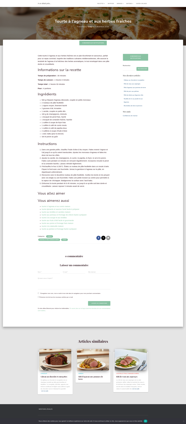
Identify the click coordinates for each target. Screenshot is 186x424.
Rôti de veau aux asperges (132, 84)
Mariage (119, 3)
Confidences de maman (130, 115)
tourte (64, 239)
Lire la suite (44, 391)
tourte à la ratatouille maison (53, 226)
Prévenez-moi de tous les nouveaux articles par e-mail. (56, 297)
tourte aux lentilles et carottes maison (56, 212)
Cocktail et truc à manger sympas (49, 239)
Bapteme (129, 3)
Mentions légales (45, 409)
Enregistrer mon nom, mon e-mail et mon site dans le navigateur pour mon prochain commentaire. (70, 293)
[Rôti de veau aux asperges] (131, 359)
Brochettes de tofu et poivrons (133, 105)
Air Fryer (111, 3)
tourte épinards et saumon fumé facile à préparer (60, 209)
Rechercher (126, 65)
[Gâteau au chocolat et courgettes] (55, 359)
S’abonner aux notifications (93, 43)
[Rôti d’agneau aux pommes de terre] (93, 359)
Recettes (100, 3)
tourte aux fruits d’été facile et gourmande (58, 220)
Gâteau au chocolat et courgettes (134, 80)
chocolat (44, 373)
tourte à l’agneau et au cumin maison (56, 206)
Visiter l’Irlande (141, 3)
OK (145, 421)
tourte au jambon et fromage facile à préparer (59, 229)
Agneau (49, 236)
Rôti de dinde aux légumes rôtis (133, 95)
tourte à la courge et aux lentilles (54, 218)
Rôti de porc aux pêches (131, 91)
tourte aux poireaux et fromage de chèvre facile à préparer (64, 215)
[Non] (184, 421)
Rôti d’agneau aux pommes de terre (135, 87)
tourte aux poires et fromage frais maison (57, 223)
